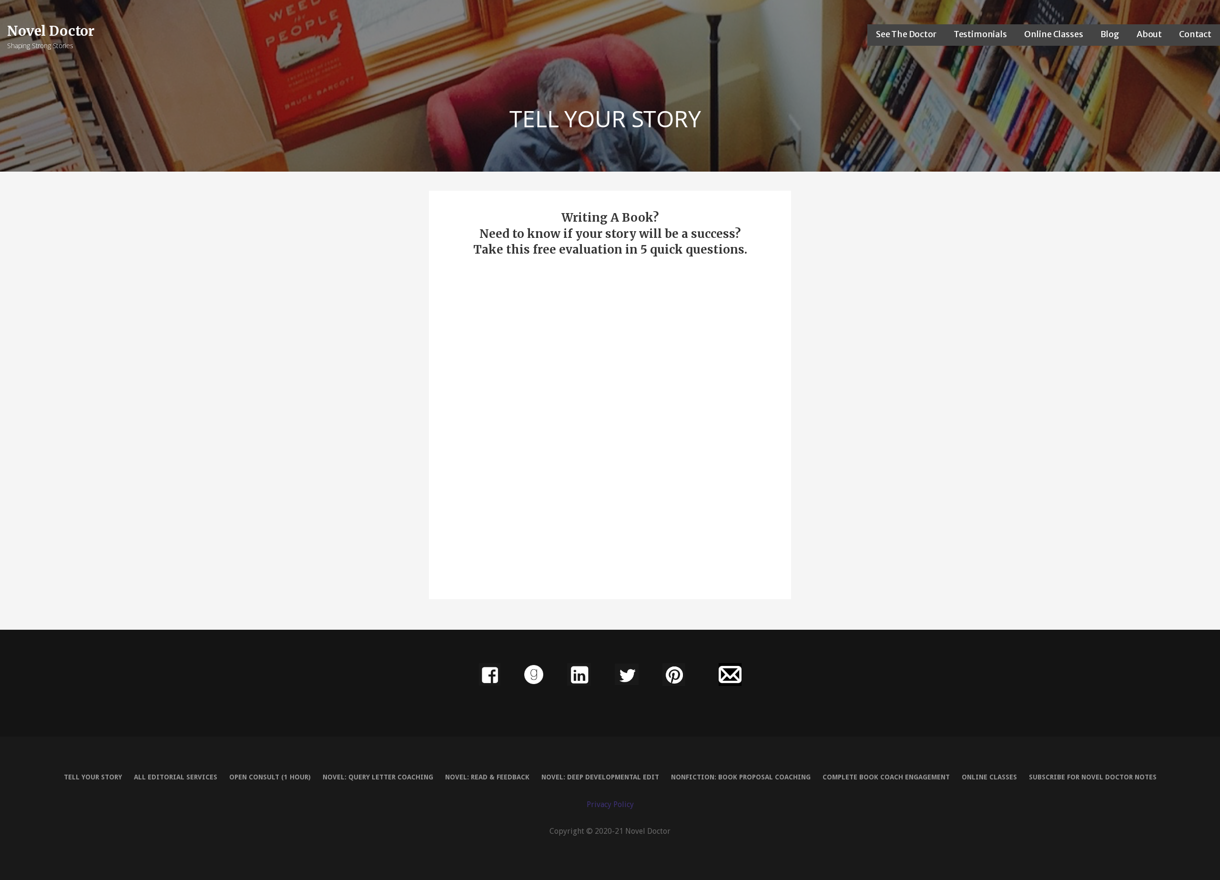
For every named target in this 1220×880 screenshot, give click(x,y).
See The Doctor (906, 34)
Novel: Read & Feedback (487, 777)
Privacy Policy (610, 804)
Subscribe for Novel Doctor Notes (1093, 777)
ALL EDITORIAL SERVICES (175, 777)
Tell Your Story (93, 777)
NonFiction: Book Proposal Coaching (741, 777)
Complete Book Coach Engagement (886, 777)
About (1149, 34)
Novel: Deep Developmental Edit (600, 777)
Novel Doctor (50, 31)
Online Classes (1053, 34)
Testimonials (980, 34)
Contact (1195, 34)
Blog (1109, 34)
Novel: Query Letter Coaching (378, 777)
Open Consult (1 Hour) (270, 777)
